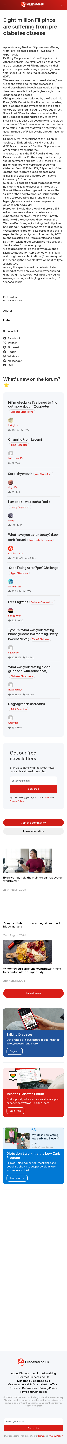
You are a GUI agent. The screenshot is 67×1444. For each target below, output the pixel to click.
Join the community (33, 822)
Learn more (17, 1178)
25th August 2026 (14, 889)
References (29, 1388)
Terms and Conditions (33, 1391)
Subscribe (33, 788)
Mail (10, 365)
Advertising (48, 1373)
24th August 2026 (14, 935)
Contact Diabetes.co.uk (33, 1377)
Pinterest (13, 347)
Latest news (33, 993)
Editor (7, 319)
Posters (15, 1388)
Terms (46, 797)
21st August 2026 (14, 980)
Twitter (12, 342)
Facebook (14, 338)
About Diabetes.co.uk (25, 1373)
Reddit (12, 352)
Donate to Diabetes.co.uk (33, 1380)
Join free (15, 1110)
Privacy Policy (17, 801)
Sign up (14, 1051)
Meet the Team (49, 1384)
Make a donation (33, 831)
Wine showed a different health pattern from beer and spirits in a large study (32, 970)
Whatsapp (13, 356)
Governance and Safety (23, 1384)
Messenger (15, 361)
